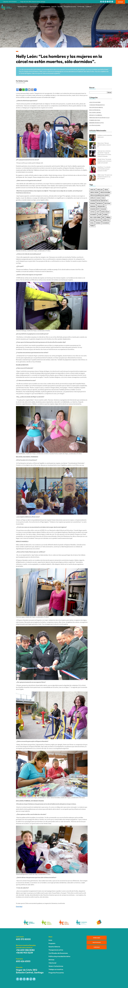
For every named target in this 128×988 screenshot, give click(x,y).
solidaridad (105, 223)
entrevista (100, 203)
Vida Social (52, 963)
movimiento (93, 214)
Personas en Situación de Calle (99, 117)
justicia (92, 211)
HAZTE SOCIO (97, 942)
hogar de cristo (94, 209)
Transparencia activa (70, 6)
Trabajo (92, 225)
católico (92, 198)
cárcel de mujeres (105, 192)
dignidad (92, 203)
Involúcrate (80, 6)
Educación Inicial (95, 110)
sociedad (98, 223)
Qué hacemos (34, 6)
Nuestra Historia (54, 947)
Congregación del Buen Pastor (98, 200)
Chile (103, 198)
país (103, 217)
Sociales (60, 6)
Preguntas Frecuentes (56, 973)
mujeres (105, 214)
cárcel (106, 189)
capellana (100, 189)
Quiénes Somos (22, 6)
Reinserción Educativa (96, 123)
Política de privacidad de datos (59, 956)
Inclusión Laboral (95, 112)
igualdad (103, 209)
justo (97, 211)
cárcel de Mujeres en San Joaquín (99, 195)
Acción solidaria (94, 125)
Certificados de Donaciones (58, 953)
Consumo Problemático (97, 105)
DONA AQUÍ (96, 937)
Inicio (50, 940)
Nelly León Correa (95, 217)
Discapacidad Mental (96, 107)
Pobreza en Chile (94, 120)
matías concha (105, 211)
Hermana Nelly (101, 206)
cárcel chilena (94, 192)
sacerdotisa (106, 220)
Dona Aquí (19, 906)
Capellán (92, 189)
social (92, 223)
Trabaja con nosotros (56, 969)
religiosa (98, 220)
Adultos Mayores (95, 102)
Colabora (88, 6)
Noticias (53, 6)
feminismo (93, 206)
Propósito (52, 943)
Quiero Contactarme (56, 966)
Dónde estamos (45, 6)
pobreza (108, 217)
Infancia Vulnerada (95, 115)
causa (98, 198)
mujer (99, 214)
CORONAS (97, 947)
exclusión (107, 203)
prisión (92, 220)
